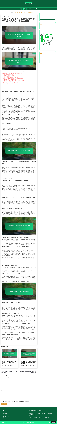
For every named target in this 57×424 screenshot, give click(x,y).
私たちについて (4, 411)
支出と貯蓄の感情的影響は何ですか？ (8, 84)
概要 (30, 8)
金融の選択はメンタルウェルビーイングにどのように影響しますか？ (12, 73)
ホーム (20, 8)
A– (5, 422)
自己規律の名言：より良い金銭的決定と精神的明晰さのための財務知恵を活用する (28, 362)
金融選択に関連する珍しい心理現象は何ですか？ (9, 86)
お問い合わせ (36, 8)
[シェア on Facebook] (49, 422)
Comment (3, 379)
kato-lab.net (28, 3)
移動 (47, 19)
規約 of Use (4, 417)
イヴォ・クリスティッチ (11, 24)
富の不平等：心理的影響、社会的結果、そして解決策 (37, 415)
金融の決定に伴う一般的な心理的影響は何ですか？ (10, 74)
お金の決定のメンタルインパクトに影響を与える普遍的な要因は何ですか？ (13, 78)
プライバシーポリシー (6, 416)
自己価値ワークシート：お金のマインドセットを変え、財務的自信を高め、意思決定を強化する (41, 414)
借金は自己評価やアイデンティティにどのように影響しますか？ (12, 83)
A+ (3, 422)
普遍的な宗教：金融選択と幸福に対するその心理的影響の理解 (39, 417)
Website (2, 397)
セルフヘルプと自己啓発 (5, 16)
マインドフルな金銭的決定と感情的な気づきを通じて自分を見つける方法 (9, 362)
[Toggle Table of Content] (23, 72)
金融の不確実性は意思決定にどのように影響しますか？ (11, 77)
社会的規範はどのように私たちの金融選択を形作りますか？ (11, 79)
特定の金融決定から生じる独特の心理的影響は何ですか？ (10, 82)
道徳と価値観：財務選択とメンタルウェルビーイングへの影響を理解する (41, 411)
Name (2, 390)
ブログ (3, 414)
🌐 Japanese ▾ (53, 422)
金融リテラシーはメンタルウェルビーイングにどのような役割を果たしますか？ (14, 80)
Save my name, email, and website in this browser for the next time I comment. (15, 401)
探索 (25, 8)
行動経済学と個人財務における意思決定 (35, 410)
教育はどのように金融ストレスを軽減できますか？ (10, 81)
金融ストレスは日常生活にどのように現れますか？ (10, 75)
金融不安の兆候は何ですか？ (7, 76)
